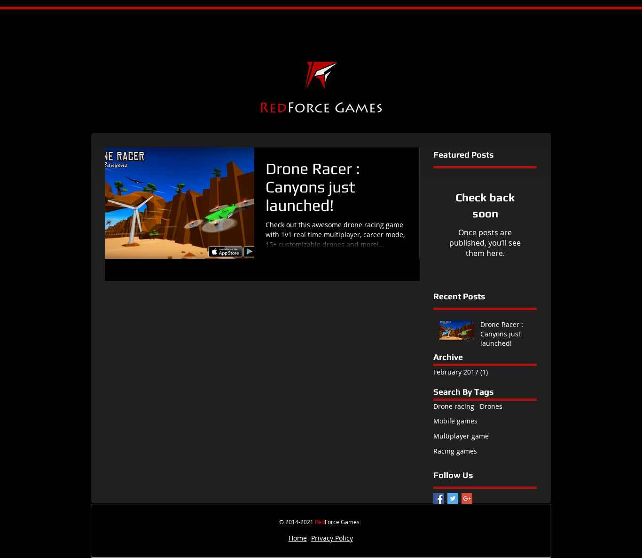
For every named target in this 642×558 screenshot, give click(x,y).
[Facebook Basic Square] (438, 498)
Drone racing (453, 406)
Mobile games (455, 420)
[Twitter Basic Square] (452, 498)
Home (298, 538)
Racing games (455, 450)
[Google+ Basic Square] (467, 498)
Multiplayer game (461, 435)
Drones (491, 406)
